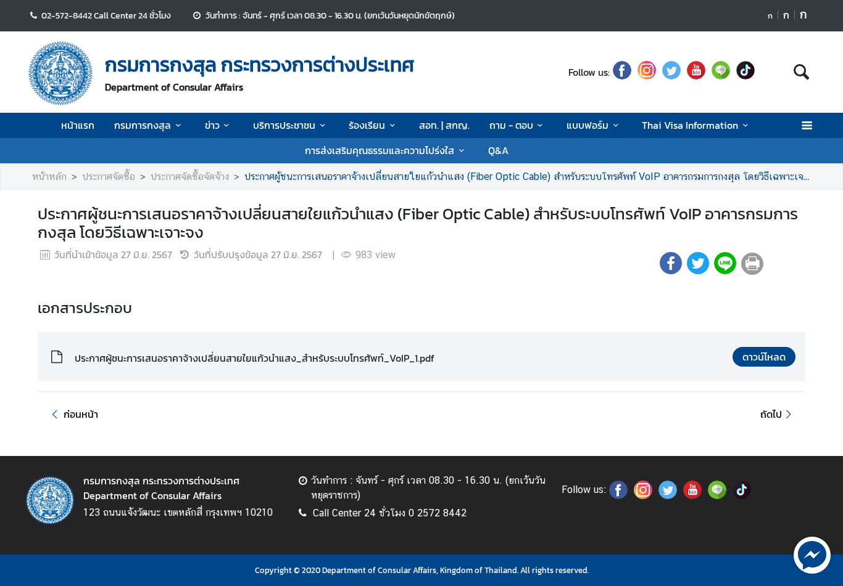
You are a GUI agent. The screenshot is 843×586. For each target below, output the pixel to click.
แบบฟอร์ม (587, 125)
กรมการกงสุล (142, 125)
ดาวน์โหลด (764, 356)
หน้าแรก (77, 125)
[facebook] (622, 72)
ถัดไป (771, 414)
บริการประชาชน (284, 125)
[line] (720, 72)
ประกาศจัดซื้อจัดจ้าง (190, 176)
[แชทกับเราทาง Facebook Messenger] (812, 554)
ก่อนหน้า (81, 414)
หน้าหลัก (49, 176)
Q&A (498, 150)
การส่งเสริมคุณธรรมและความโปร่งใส (379, 150)
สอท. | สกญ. (444, 125)
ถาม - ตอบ (511, 125)
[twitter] (671, 72)
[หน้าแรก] (60, 73)
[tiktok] (745, 72)
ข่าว (212, 125)
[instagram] (646, 72)
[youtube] (696, 72)
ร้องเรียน (367, 125)
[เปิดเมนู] (806, 125)
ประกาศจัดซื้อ (108, 176)
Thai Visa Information (690, 125)
